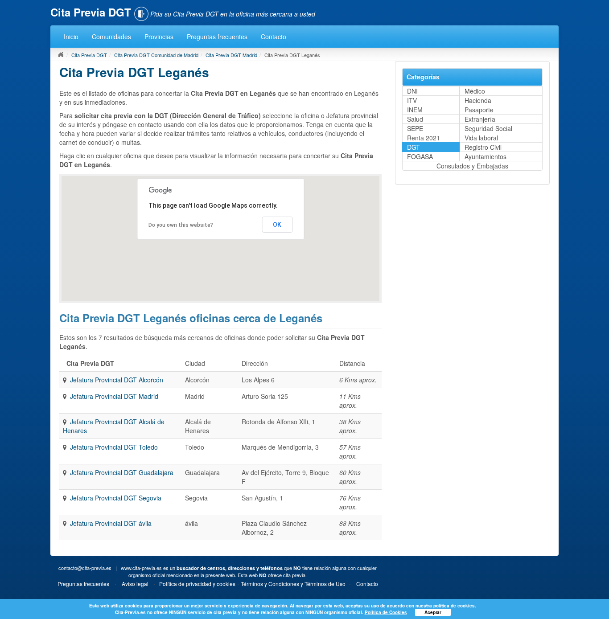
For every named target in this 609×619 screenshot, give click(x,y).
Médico (475, 90)
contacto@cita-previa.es (84, 567)
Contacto (273, 36)
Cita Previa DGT (89, 54)
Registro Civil (483, 147)
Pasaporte (479, 109)
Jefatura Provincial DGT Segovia (115, 497)
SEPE (415, 128)
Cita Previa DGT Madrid (231, 54)
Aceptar (432, 612)
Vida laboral (481, 137)
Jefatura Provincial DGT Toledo (114, 447)
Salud (415, 119)
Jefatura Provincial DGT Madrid (114, 396)
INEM (415, 109)
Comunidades (111, 36)
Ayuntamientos (485, 156)
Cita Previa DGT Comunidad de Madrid (156, 54)
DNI (412, 90)
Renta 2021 (423, 137)
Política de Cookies (386, 612)
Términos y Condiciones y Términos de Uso (293, 583)
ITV (412, 100)
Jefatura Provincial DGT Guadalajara (121, 472)
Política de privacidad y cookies (197, 583)
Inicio (71, 36)
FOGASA (420, 156)
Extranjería (480, 119)
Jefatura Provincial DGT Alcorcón (116, 379)
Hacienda (478, 100)
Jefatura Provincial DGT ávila (111, 523)
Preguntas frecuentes (217, 36)
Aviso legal (135, 583)
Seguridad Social (488, 128)
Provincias (158, 36)
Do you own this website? (180, 225)
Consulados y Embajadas (472, 165)
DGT (413, 147)
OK (277, 224)
